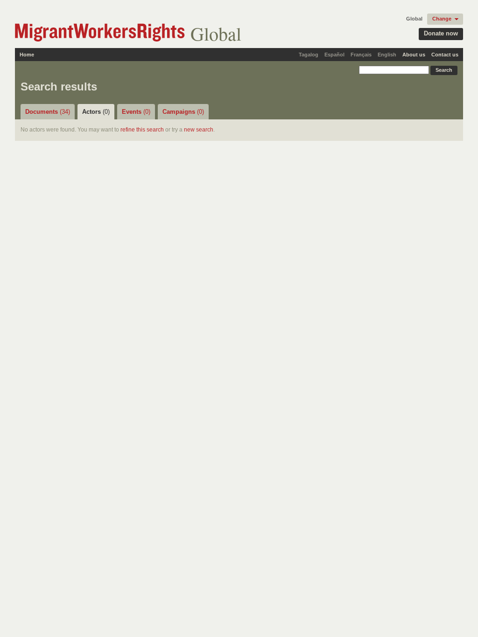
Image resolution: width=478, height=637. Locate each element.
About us (413, 54)
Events (136, 111)
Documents (47, 111)
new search (198, 129)
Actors (96, 111)
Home (27, 54)
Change (441, 18)
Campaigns (183, 111)
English (387, 54)
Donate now (441, 33)
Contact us (444, 54)
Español (334, 54)
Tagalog (308, 54)
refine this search (142, 129)
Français (361, 54)
